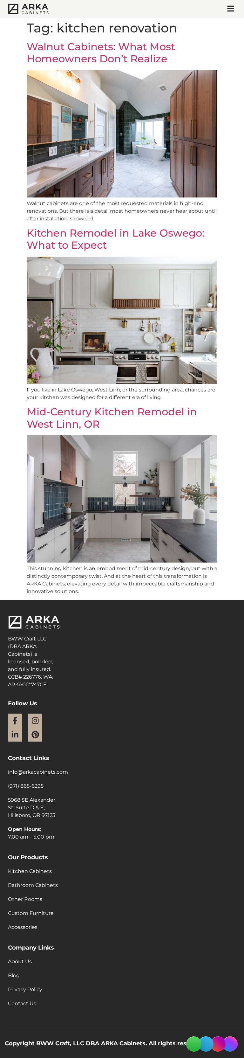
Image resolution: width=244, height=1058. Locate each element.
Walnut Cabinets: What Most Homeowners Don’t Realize (101, 52)
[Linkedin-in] (15, 735)
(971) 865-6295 (26, 786)
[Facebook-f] (15, 721)
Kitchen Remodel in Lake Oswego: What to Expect (115, 239)
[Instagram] (35, 721)
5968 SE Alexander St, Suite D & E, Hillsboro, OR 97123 (31, 807)
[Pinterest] (35, 735)
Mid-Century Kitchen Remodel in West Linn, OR (112, 417)
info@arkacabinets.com (38, 772)
